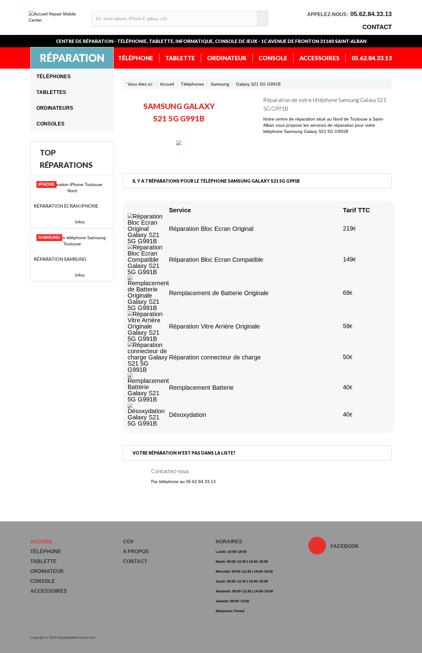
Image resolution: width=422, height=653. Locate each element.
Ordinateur (227, 57)
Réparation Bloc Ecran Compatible (216, 259)
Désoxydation (187, 414)
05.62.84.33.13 (372, 57)
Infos (80, 221)
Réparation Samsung (60, 259)
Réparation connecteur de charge (215, 357)
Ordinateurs (54, 108)
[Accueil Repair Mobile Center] (57, 17)
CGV (128, 541)
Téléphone (135, 57)
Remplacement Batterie (201, 387)
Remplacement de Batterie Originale (218, 293)
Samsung (220, 84)
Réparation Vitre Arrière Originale (214, 326)
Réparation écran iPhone (66, 206)
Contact (377, 26)
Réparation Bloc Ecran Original (211, 228)
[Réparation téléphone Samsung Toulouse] (72, 241)
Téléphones (53, 76)
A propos (136, 551)
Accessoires (319, 57)
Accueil (167, 84)
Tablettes (51, 92)
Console (273, 57)
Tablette (180, 57)
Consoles (50, 123)
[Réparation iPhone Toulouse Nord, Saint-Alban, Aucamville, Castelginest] (72, 187)
